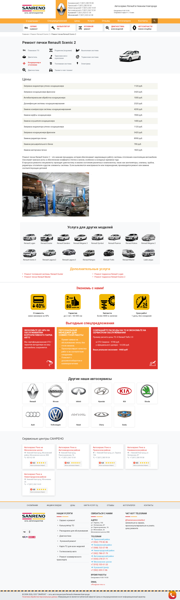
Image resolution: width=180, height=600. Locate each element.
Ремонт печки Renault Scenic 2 (64, 34)
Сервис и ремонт (67, 520)
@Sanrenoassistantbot (135, 520)
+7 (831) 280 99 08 (86, 3)
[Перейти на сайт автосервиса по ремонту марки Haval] (78, 416)
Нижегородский (74, 8)
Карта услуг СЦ (91, 505)
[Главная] (33, 9)
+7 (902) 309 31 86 (99, 570)
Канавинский (73, 3)
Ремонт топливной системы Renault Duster (43, 274)
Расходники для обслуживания (73, 531)
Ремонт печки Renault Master (37, 277)
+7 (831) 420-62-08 (85, 15)
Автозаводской (74, 10)
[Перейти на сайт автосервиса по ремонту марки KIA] (124, 393)
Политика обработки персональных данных (40, 597)
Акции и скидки (54, 505)
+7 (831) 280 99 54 (84, 5)
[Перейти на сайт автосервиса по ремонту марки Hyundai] (101, 393)
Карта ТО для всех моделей (72, 546)
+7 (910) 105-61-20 (99, 564)
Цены (77, 20)
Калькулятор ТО (66, 525)
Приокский (72, 5)
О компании (32, 21)
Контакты (143, 20)
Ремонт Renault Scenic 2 (40, 34)
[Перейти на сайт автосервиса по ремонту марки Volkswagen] (55, 416)
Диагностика (65, 536)
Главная (25, 34)
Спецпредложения (57, 20)
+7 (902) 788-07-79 (99, 553)
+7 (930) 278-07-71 (99, 559)
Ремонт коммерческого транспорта (69, 558)
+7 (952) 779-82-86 (99, 542)
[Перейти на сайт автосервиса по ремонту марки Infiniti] (78, 393)
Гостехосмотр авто (68, 551)
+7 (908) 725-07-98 (99, 548)
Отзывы (106, 20)
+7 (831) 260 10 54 (88, 10)
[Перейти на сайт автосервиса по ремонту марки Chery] (101, 416)
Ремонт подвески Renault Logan (108, 274)
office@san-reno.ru (98, 584)
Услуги (91, 20)
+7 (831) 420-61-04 (83, 13)
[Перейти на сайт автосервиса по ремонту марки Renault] (32, 393)
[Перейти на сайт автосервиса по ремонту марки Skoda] (147, 393)
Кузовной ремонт (67, 541)
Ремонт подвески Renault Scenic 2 (109, 277)
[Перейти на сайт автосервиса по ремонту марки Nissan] (55, 393)
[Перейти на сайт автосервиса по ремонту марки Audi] (32, 416)
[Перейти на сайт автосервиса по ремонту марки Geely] (124, 416)
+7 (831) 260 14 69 (88, 8)
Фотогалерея (124, 20)
